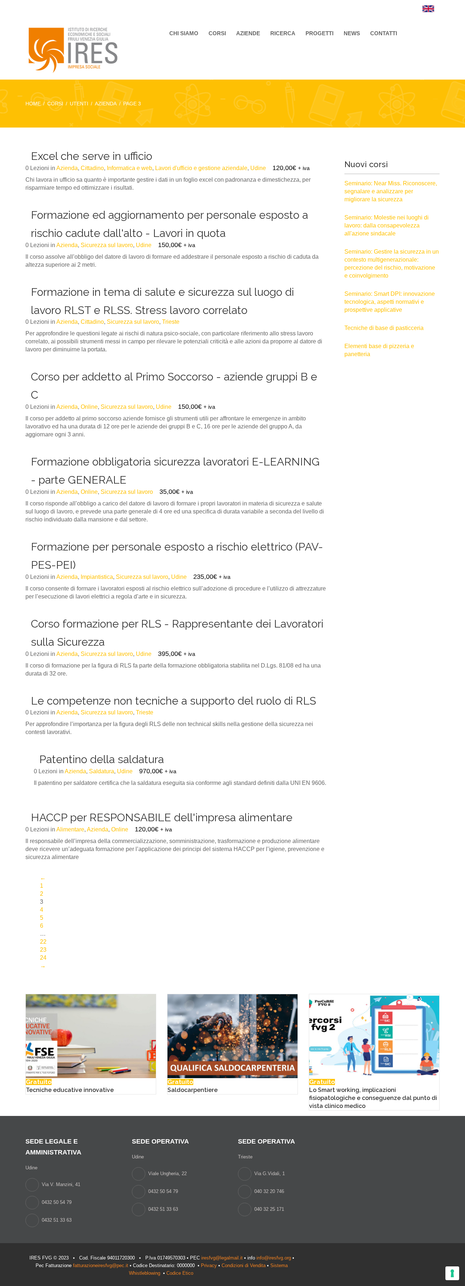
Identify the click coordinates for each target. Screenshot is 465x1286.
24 (43, 958)
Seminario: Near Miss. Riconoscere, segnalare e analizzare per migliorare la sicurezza (390, 191)
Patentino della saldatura (101, 759)
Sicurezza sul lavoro (107, 245)
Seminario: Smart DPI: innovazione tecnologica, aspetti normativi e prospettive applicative (389, 302)
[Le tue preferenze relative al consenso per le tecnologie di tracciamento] (452, 1273)
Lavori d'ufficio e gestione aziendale (201, 168)
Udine (258, 168)
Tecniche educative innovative (70, 1090)
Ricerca (282, 33)
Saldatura (101, 771)
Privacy (209, 1265)
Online (89, 407)
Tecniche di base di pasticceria (384, 328)
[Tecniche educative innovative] (91, 1035)
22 (43, 942)
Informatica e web (129, 168)
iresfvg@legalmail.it (222, 1258)
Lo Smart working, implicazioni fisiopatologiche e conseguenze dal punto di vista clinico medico (373, 1098)
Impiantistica (97, 577)
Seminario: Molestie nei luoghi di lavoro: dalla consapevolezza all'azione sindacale (386, 225)
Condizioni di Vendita (244, 1265)
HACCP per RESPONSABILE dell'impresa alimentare (161, 817)
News (352, 33)
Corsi (217, 33)
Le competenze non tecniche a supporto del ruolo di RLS (173, 700)
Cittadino (92, 168)
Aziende (248, 33)
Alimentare (70, 829)
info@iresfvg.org (273, 1258)
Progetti (319, 33)
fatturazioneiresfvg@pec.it (100, 1265)
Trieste (170, 322)
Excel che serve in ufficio (91, 156)
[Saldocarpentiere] (232, 1035)
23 (43, 950)
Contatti (383, 33)
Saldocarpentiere (192, 1090)
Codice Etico (180, 1273)
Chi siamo (183, 33)
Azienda (67, 168)
